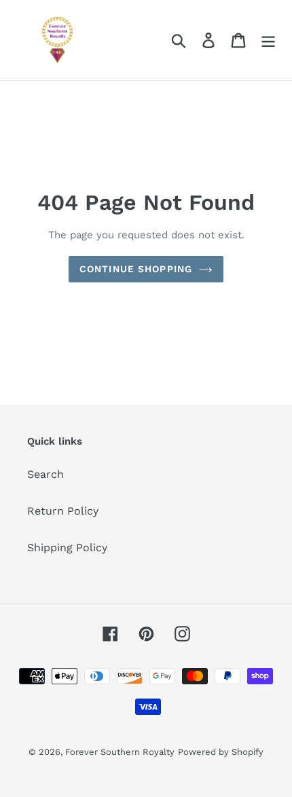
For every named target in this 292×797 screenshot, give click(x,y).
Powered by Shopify (220, 752)
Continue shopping (135, 268)
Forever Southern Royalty (120, 752)
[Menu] (268, 40)
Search (45, 474)
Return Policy (62, 510)
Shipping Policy (67, 547)
